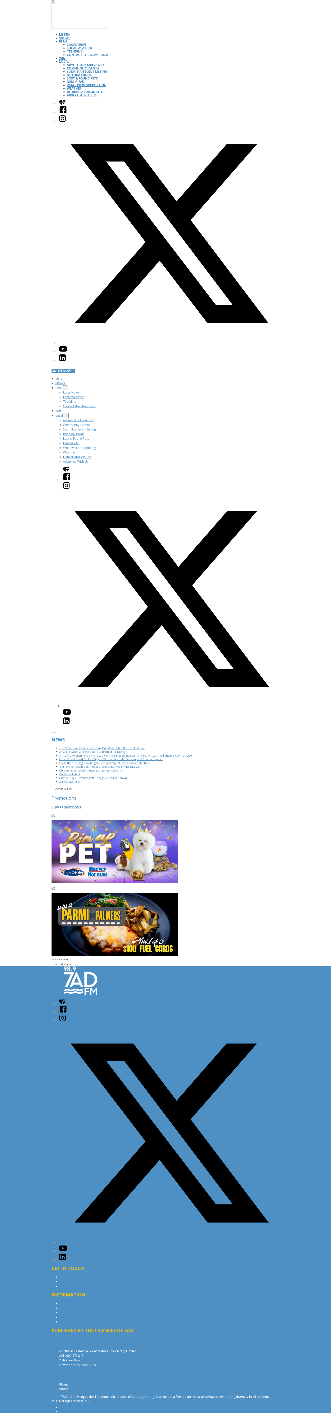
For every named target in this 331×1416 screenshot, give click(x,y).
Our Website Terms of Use (78, 1317)
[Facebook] (63, 112)
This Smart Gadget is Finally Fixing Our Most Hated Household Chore (102, 748)
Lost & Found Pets (82, 78)
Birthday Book (79, 75)
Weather (74, 88)
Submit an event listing (87, 72)
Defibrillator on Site (85, 92)
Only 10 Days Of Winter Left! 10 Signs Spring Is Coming (93, 778)
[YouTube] (63, 351)
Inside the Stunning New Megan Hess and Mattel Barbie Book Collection (104, 763)
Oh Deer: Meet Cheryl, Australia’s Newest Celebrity (90, 770)
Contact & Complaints (74, 1277)
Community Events (83, 68)
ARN (62, 1407)
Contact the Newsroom (87, 55)
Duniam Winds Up (70, 774)
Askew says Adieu (70, 782)
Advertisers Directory (85, 65)
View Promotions (66, 807)
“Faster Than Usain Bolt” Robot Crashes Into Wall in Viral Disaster (99, 766)
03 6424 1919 (79, 1384)
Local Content (69, 1322)
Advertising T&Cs (71, 1312)
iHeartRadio (66, 1411)
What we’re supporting (86, 85)
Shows (64, 38)
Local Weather (79, 48)
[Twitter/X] (169, 343)
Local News (76, 45)
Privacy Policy (68, 1303)
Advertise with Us (71, 1281)
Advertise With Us (82, 95)
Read (63, 41)
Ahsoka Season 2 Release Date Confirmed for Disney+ (93, 752)
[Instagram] (62, 121)
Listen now (61, 371)
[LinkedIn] (62, 360)
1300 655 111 (79, 1389)
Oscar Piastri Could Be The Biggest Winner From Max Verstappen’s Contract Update (111, 759)
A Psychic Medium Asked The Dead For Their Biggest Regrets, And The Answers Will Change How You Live (125, 755)
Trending (75, 51)
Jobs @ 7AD (75, 82)
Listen (64, 34)
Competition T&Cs (72, 1308)
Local (64, 61)
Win (62, 58)
